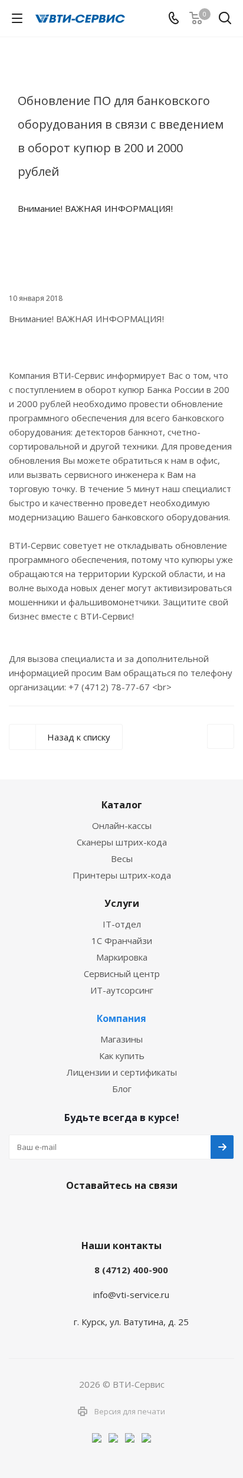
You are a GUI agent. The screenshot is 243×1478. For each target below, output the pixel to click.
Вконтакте (59, 1213)
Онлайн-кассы (122, 825)
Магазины (121, 1039)
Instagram (118, 1213)
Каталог (121, 804)
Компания (121, 1018)
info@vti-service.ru (131, 1294)
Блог (122, 1088)
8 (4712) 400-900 (131, 1270)
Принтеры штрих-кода (122, 875)
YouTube (148, 1213)
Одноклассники (177, 1213)
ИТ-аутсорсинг (121, 990)
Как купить (122, 1055)
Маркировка (121, 957)
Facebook (89, 1213)
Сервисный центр (122, 973)
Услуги (121, 903)
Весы (122, 858)
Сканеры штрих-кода (122, 842)
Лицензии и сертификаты (122, 1072)
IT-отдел (122, 924)
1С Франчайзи (121, 940)
